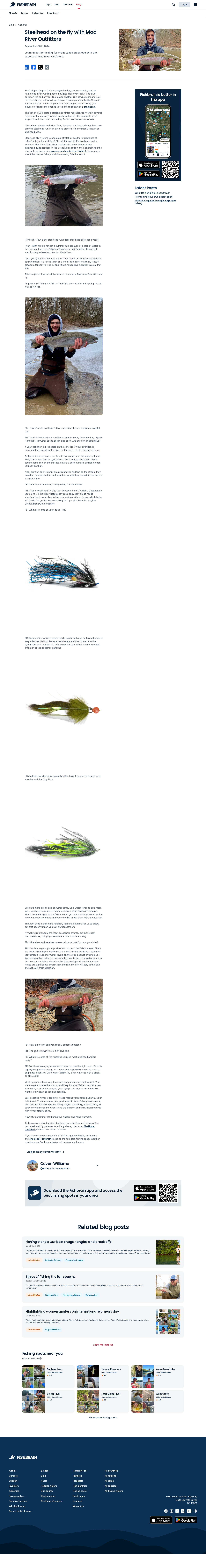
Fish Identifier (80, 1485)
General (22, 24)
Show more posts (103, 1344)
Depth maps (79, 1496)
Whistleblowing (17, 1506)
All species (110, 1485)
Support (13, 1480)
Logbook (77, 1501)
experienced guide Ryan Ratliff (68, 151)
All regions (110, 1475)
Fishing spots (79, 1491)
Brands (44, 1470)
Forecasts (78, 1480)
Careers (13, 1475)
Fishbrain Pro (79, 1470)
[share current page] (47, 67)
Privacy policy (16, 1496)
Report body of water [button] (20, 1511)
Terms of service (18, 1501)
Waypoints (78, 1506)
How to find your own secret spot (153, 196)
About (12, 1470)
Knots (44, 1480)
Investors (14, 1485)
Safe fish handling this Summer (152, 193)
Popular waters (49, 1485)
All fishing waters (114, 1491)
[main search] (173, 4)
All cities (109, 1480)
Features (77, 1475)
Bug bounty (47, 1491)
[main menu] (195, 4)
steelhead (89, 106)
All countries (111, 1470)
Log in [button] (185, 4)
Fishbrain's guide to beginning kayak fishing (155, 202)
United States (34, 1260)
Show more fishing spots (103, 1417)
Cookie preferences (51, 1501)
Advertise (14, 1491)
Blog (11, 24)
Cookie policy (48, 1496)
